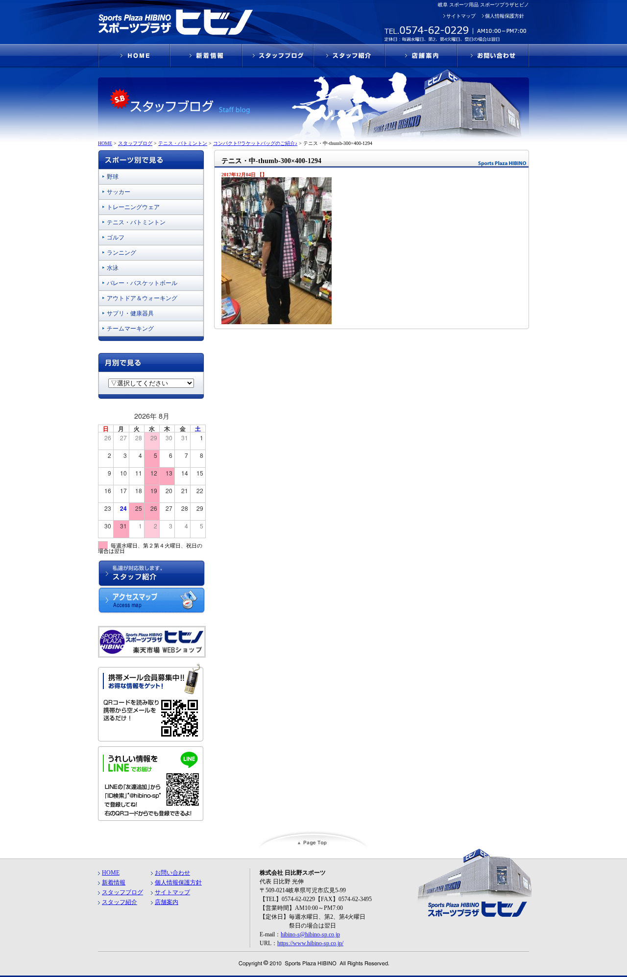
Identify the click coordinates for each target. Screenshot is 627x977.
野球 (113, 176)
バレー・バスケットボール (142, 283)
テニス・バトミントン (136, 222)
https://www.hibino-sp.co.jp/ (310, 943)
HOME (111, 872)
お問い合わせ (172, 872)
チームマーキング (130, 328)
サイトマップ (461, 16)
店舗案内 (166, 902)
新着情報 (113, 882)
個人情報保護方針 (504, 16)
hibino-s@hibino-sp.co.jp (310, 934)
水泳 (113, 267)
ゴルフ (115, 237)
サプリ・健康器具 (130, 313)
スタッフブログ (122, 892)
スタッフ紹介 (119, 902)
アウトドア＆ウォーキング (142, 298)
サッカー (118, 192)
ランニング (121, 252)
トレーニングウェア (133, 207)
